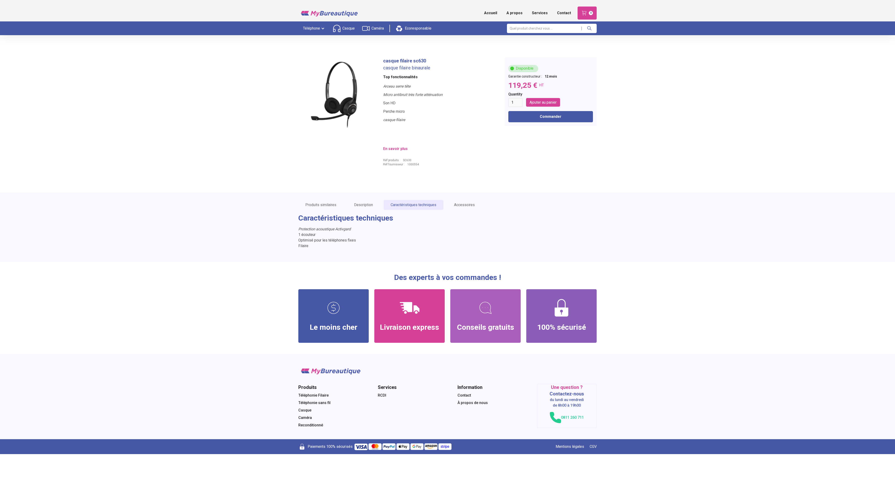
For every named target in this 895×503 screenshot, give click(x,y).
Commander (550, 116)
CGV (593, 446)
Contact (564, 13)
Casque (304, 410)
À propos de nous (473, 403)
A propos (514, 13)
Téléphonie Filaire (313, 395)
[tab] (320, 205)
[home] (328, 13)
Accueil (490, 13)
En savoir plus (395, 148)
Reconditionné (310, 425)
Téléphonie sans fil (314, 403)
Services (540, 13)
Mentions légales (570, 446)
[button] (587, 13)
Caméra (305, 417)
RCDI (382, 395)
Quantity (515, 94)
